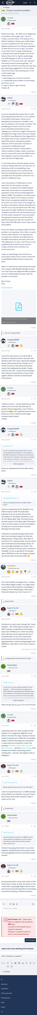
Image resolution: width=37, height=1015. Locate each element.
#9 (35, 676)
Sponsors (4, 984)
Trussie (5, 13)
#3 (35, 351)
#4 (35, 399)
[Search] (35, 2)
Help (2, 1002)
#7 (35, 577)
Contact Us (4, 989)
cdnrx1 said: (7, 446)
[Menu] (2, 2)
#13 (35, 876)
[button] (3, 904)
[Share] (32, 28)
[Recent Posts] (30, 2)
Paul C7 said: (7, 683)
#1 (35, 29)
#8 (35, 619)
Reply (34, 92)
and (12, 333)
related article (26, 748)
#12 (35, 826)
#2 (35, 109)
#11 (35, 776)
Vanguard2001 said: (9, 498)
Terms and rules (6, 993)
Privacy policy (5, 998)
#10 (35, 725)
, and (18, 658)
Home (3, 1007)
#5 (35, 440)
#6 (35, 492)
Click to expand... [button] (18, 464)
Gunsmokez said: (9, 783)
